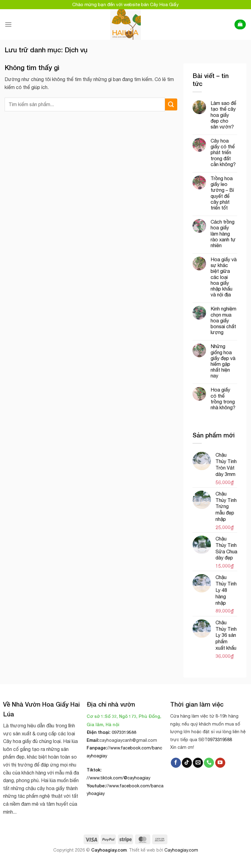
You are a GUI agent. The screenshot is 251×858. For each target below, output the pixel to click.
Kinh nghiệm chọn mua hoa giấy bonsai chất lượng (223, 320)
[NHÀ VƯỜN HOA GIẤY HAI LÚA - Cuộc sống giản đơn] (125, 24)
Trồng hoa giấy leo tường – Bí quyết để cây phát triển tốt (222, 193)
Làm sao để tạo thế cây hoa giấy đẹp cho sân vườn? (223, 114)
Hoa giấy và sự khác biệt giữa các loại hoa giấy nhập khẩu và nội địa (224, 277)
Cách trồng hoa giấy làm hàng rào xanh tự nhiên (223, 233)
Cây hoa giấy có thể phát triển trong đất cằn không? (223, 152)
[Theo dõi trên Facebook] (176, 763)
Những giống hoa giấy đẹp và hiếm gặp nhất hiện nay (223, 361)
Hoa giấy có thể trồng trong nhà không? (223, 398)
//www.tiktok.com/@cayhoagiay (118, 777)
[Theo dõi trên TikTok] (187, 763)
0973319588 (220, 739)
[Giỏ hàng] (240, 25)
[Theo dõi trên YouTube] (220, 763)
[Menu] (8, 24)
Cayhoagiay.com (109, 849)
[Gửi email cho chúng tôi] (198, 763)
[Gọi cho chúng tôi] (209, 763)
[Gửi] (171, 104)
